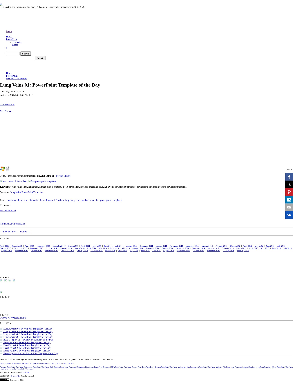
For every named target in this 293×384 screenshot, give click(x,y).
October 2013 (5, 248)
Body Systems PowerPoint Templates (63, 367)
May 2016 (134, 251)
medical (85, 200)
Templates (17, 42)
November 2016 (213, 251)
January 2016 (82, 251)
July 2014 (125, 248)
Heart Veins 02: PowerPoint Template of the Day (27, 348)
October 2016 (198, 251)
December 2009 (59, 246)
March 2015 (241, 248)
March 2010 (73, 246)
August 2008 (17, 246)
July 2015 (287, 248)
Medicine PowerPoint (16, 78)
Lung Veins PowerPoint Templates (26, 192)
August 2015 (6, 251)
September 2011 (146, 246)
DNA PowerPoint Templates (121, 367)
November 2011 (176, 246)
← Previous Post (7, 104)
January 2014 (51, 248)
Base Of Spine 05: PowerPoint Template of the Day (28, 339)
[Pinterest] (289, 192)
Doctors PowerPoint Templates (142, 367)
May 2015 (265, 248)
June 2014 (114, 248)
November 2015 (51, 251)
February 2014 (66, 248)
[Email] (289, 207)
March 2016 (110, 251)
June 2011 (108, 246)
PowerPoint (11, 39)
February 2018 (243, 251)
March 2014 (79, 248)
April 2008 (4, 246)
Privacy (59, 363)
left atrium (59, 200)
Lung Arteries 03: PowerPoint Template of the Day (27, 331)
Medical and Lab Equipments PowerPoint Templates (196, 367)
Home (9, 36)
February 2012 (221, 246)
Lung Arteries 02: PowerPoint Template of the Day (27, 334)
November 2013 (20, 248)
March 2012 (235, 246)
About (7, 363)
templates (116, 200)
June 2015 (276, 248)
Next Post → (5, 111)
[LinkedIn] (289, 199)
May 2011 (97, 246)
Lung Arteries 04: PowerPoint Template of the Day (27, 328)
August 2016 (168, 251)
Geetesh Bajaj (15, 376)
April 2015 (253, 248)
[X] (289, 184)
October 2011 (161, 246)
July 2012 (281, 246)
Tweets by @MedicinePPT (13, 317)
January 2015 (213, 248)
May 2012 (259, 246)
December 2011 (192, 246)
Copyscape (25, 372)
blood (19, 200)
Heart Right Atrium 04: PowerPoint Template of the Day (30, 353)
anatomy (12, 200)
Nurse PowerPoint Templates (282, 367)
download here (63, 175)
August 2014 (137, 248)
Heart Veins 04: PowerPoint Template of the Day (27, 342)
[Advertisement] (55, 65)
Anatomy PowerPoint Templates (11, 367)
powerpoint (105, 200)
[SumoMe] (289, 215)
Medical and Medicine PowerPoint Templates (17, 369)
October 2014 (167, 248)
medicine (94, 200)
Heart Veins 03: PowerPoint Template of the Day (27, 345)
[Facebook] (289, 177)
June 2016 (145, 251)
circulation (34, 200)
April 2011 (85, 246)
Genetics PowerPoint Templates (166, 367)
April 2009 (29, 246)
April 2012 (247, 246)
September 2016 (183, 251)
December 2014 (198, 248)
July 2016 (156, 251)
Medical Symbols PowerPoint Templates (257, 367)
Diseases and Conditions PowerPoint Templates (93, 367)
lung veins (75, 200)
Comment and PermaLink (12, 223)
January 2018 (228, 251)
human (49, 200)
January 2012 (207, 246)
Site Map (71, 363)
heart (42, 200)
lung (67, 200)
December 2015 (67, 251)
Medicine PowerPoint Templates (27, 363)
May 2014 (103, 248)
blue (26, 200)
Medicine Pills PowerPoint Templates (229, 367)
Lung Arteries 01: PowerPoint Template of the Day (27, 337)
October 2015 (36, 251)
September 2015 (21, 251)
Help (64, 363)
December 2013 (36, 248)
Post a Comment (8, 210)
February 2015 (228, 248)
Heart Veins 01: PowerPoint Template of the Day (27, 350)
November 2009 (43, 246)
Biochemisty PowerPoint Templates (36, 367)
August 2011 (131, 246)
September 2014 (152, 248)
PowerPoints (44, 363)
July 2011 (119, 246)
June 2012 (270, 246)
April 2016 (122, 251)
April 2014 (91, 248)
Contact (52, 363)
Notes (15, 44)
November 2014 (182, 248)
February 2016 (96, 251)
